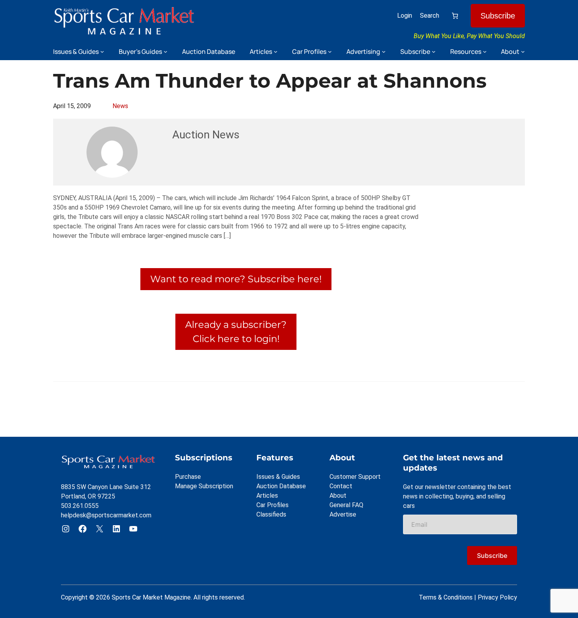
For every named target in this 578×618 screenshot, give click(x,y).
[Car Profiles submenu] (330, 51)
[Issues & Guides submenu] (102, 51)
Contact (340, 486)
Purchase (188, 476)
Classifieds (271, 514)
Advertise (342, 514)
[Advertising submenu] (384, 51)
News (120, 106)
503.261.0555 (80, 505)
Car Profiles (272, 505)
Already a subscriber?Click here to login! (236, 331)
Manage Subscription (204, 486)
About (337, 495)
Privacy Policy (497, 597)
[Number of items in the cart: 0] (455, 16)
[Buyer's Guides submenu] (166, 51)
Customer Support (355, 476)
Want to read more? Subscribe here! (236, 279)
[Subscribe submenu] (434, 51)
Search (429, 15)
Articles (267, 495)
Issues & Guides (278, 476)
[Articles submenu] (276, 51)
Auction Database (281, 486)
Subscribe (497, 15)
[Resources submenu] (485, 51)
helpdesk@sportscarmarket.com (106, 515)
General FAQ (346, 505)
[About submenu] (523, 51)
